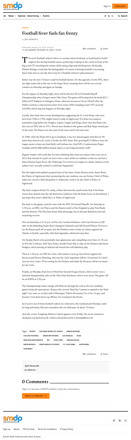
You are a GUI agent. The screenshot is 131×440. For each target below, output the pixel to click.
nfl (48, 340)
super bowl (84, 344)
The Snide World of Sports (51, 331)
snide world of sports (49, 344)
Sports (25, 27)
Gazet (38, 436)
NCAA (79, 336)
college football (31, 336)
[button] (33, 16)
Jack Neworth (31, 39)
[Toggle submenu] (15, 16)
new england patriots (33, 340)
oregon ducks (73, 340)
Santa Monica (29, 344)
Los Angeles (67, 336)
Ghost (30, 436)
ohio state (58, 340)
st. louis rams (69, 344)
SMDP (11, 436)
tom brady (27, 349)
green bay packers (50, 336)
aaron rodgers (73, 331)
